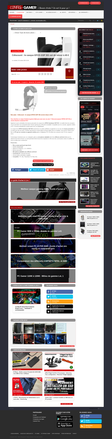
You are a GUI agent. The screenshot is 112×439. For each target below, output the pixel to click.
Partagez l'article (51, 87)
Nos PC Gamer (96, 236)
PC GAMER (37, 433)
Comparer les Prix (16, 16)
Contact (74, 433)
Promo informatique (66, 433)
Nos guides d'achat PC (92, 206)
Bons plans (21, 12)
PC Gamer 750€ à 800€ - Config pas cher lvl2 (92, 231)
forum (30, 12)
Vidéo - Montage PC (17, 395)
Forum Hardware (15, 433)
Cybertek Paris (36, 421)
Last (82, 107)
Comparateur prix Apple (38, 419)
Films (87, 107)
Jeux (92, 107)
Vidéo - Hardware (17, 369)
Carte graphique (56, 433)
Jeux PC (63, 12)
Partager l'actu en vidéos (90, 150)
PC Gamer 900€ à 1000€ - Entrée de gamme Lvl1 (39, 231)
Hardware (83, 109)
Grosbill (35, 415)
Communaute (84, 12)
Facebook (94, 21)
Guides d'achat (52, 12)
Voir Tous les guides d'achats (67, 202)
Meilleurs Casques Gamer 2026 (42, 164)
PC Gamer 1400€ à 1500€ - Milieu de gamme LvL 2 (93, 217)
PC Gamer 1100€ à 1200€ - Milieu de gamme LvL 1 (40, 276)
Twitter (98, 21)
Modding (90, 109)
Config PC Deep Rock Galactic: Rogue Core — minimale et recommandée (25, 308)
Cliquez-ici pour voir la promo (42, 161)
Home (12, 12)
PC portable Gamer (45, 433)
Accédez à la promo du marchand (56, 91)
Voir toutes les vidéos (67, 403)
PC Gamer (40, 12)
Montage (72, 12)
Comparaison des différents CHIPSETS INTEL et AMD (42, 261)
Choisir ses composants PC (26, 433)
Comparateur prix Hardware (39, 417)
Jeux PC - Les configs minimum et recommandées (24, 292)
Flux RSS (102, 21)
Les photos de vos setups (67, 346)
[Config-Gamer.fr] (38, 7)
